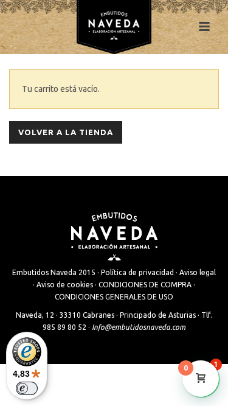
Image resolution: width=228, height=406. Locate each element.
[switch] (27, 388)
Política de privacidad (137, 272)
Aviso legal (197, 272)
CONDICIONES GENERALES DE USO (114, 297)
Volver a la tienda (65, 132)
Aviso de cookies (64, 285)
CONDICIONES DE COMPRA (145, 285)
